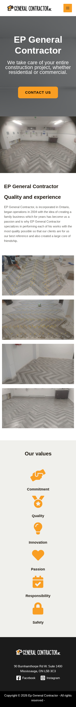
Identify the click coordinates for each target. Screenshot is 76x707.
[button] (38, 92)
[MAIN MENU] (67, 8)
